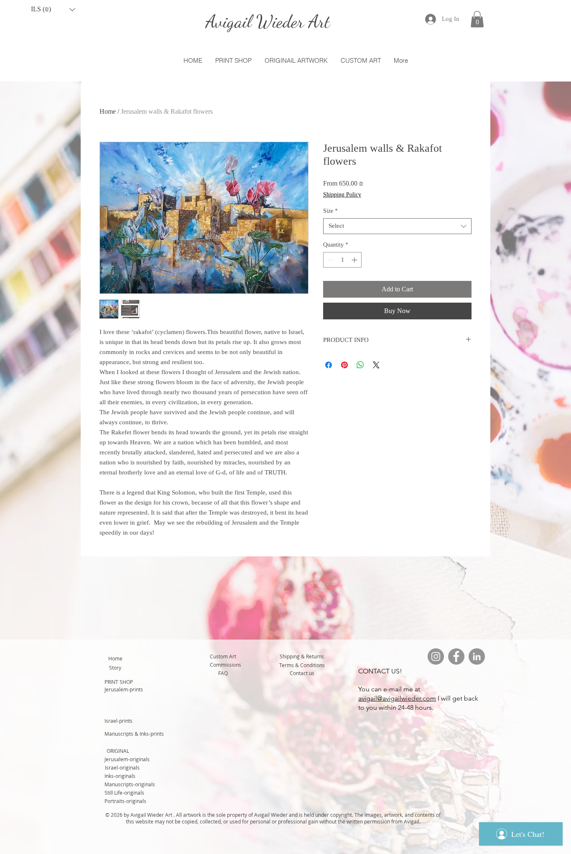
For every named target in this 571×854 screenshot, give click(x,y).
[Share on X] (376, 365)
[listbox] (53, 9)
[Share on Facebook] (329, 365)
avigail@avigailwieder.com (397, 698)
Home (107, 111)
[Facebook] (456, 656)
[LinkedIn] (477, 656)
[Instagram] (436, 656)
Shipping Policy (342, 194)
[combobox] (397, 226)
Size (330, 211)
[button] (53, 9)
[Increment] (355, 259)
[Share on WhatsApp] (360, 365)
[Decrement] (329, 259)
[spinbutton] (342, 259)
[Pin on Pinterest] (344, 365)
